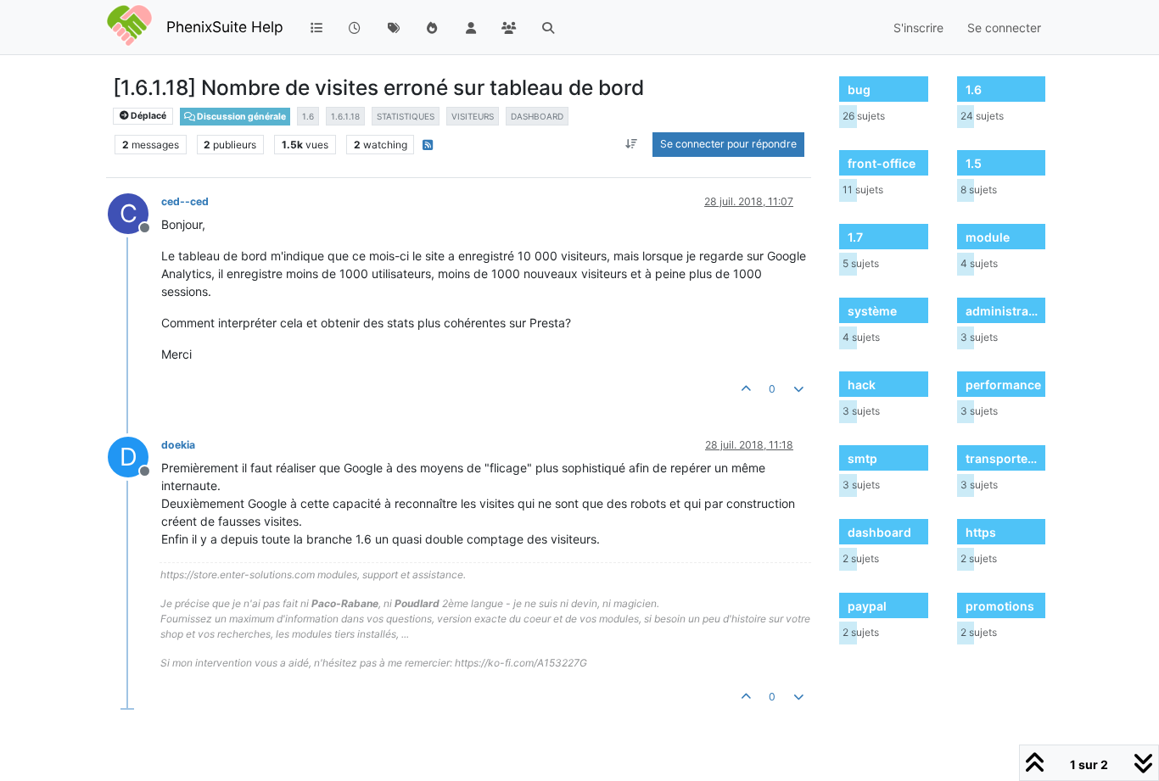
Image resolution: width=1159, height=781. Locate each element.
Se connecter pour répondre (728, 143)
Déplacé (147, 115)
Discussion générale (240, 116)
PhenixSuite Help (224, 27)
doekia (178, 444)
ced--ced (185, 201)
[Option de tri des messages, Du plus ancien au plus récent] (632, 144)
